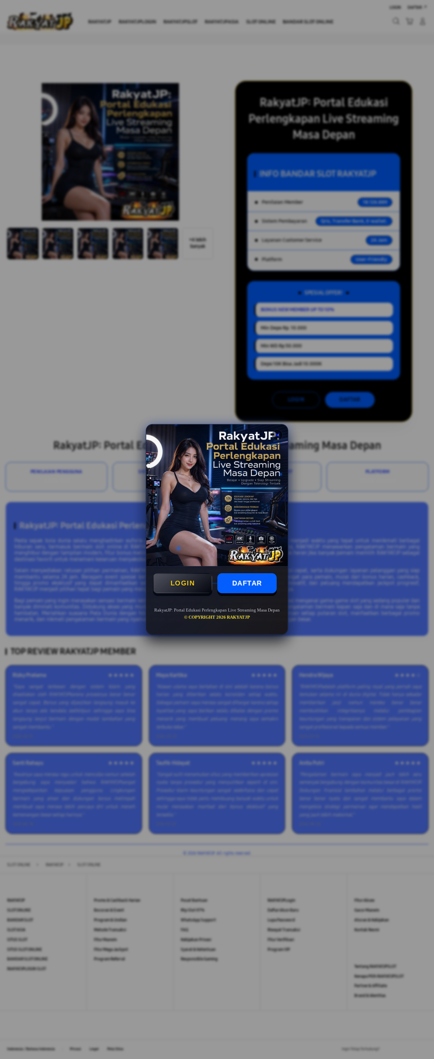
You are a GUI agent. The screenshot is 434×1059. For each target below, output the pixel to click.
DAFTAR (247, 583)
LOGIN (183, 583)
